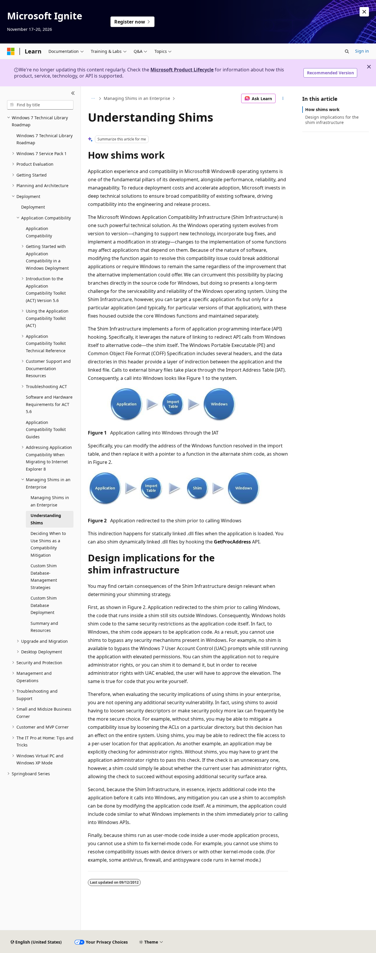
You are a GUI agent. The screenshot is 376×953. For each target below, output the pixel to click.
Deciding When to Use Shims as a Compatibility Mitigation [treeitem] (48, 544)
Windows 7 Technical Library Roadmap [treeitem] (44, 139)
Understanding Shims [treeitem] (46, 519)
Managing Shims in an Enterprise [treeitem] (50, 501)
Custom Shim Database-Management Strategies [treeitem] (44, 576)
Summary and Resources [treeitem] (44, 626)
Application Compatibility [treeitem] (39, 232)
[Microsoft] (11, 51)
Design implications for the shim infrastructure (332, 119)
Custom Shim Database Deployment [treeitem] (44, 605)
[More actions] (283, 98)
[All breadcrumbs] (93, 98)
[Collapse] (73, 93)
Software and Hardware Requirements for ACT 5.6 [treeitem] (49, 404)
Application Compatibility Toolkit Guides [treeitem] (46, 429)
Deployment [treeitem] (33, 207)
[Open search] (347, 51)
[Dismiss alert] (364, 11)
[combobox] (40, 105)
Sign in (362, 51)
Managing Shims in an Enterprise (137, 98)
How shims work (322, 109)
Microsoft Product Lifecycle (182, 69)
